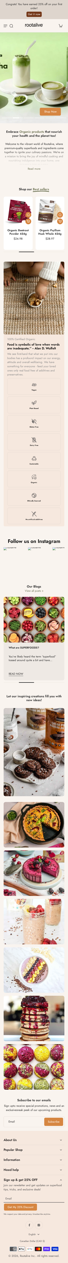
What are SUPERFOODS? (24, 647)
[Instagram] (39, 1225)
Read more (34, 169)
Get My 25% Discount (20, 1207)
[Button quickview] (28, 215)
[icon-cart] (60, 25)
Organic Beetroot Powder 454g (18, 232)
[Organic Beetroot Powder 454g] (18, 211)
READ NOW (16, 674)
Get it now (34, 14)
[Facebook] (29, 1225)
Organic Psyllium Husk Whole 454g (49, 232)
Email (12, 1122)
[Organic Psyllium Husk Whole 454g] (50, 211)
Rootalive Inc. (28, 1256)
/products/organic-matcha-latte (17, 34)
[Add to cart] (28, 221)
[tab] (7, 118)
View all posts (33, 591)
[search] (11, 25)
